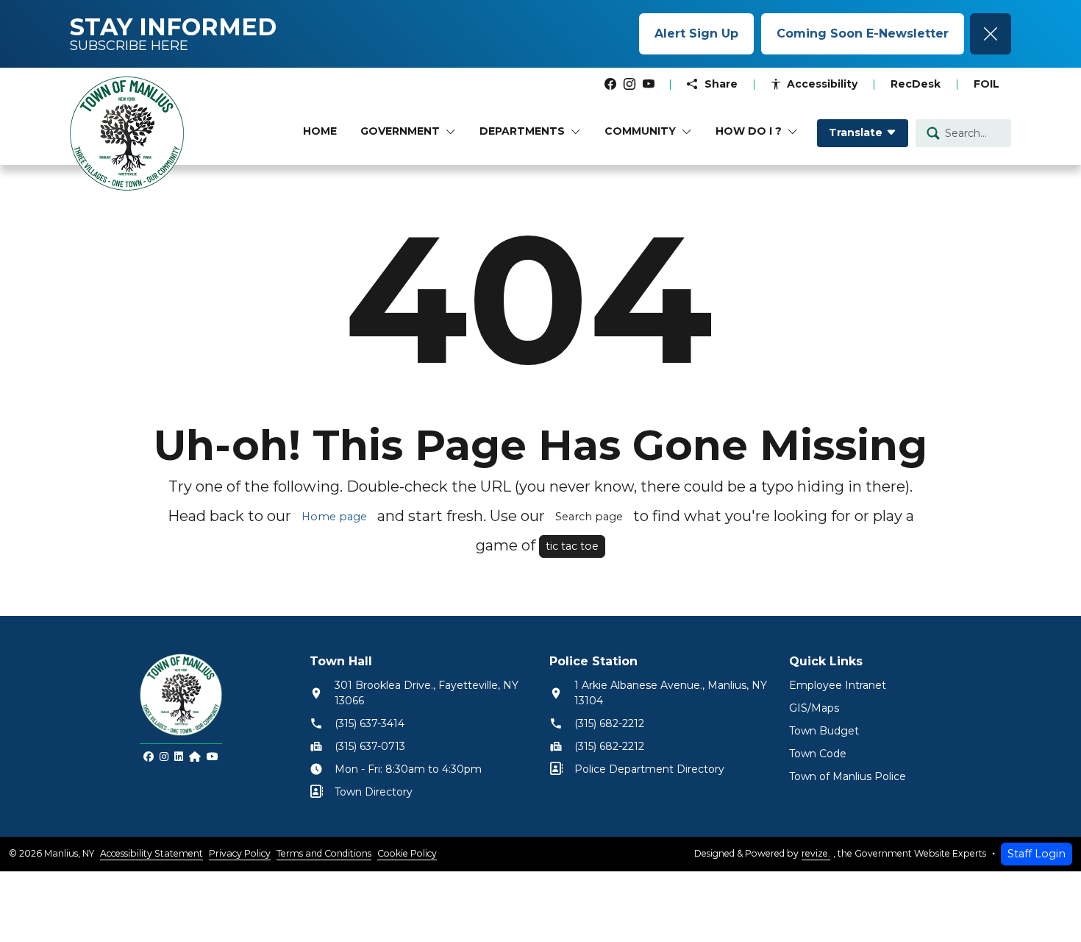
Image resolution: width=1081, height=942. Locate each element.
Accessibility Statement (151, 853)
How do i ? (749, 131)
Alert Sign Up (696, 33)
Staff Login (1036, 853)
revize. (816, 853)
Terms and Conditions (324, 853)
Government (400, 131)
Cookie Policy (407, 853)
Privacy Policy (240, 853)
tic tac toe (572, 546)
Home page (334, 516)
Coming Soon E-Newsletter (863, 33)
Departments (522, 131)
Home (320, 131)
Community (640, 131)
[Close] (990, 33)
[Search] (933, 133)
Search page (589, 516)
